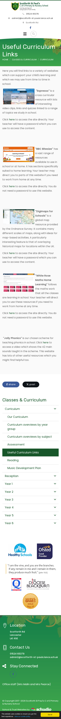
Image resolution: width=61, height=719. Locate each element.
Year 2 (9, 492)
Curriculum (46, 59)
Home (5, 59)
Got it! (50, 714)
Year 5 (9, 515)
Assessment (16, 444)
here (12, 119)
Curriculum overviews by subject (29, 437)
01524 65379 (32, 13)
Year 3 (9, 500)
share (12, 384)
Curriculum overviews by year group (27, 427)
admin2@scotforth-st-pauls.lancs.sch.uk (32, 18)
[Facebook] (30, 28)
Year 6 (9, 523)
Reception (11, 476)
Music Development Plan (24, 468)
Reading (13, 460)
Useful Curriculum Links (23, 452)
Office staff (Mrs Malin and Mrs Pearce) (26, 684)
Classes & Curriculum (24, 59)
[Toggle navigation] (25, 34)
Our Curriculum (17, 417)
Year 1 (9, 484)
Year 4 (9, 507)
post (32, 384)
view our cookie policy (22, 716)
